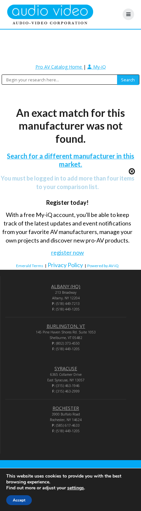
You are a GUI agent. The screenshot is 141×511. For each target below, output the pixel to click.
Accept (19, 500)
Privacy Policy (65, 264)
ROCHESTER (65, 408)
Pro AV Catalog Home (59, 67)
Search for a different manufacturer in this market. (70, 160)
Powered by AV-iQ (103, 265)
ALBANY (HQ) (65, 286)
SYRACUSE (65, 368)
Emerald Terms (29, 265)
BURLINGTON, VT (66, 326)
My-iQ (99, 67)
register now (67, 252)
